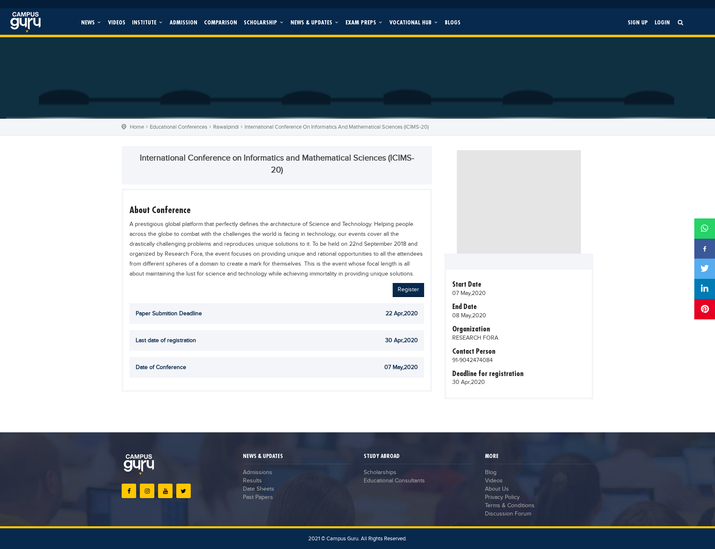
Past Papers (258, 497)
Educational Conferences (178, 127)
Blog (491, 472)
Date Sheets (258, 489)
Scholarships (380, 472)
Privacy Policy (502, 497)
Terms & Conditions (510, 505)
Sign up (638, 22)
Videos (116, 22)
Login (662, 22)
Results (252, 480)
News (88, 22)
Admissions (257, 472)
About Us (497, 489)
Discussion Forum (508, 514)
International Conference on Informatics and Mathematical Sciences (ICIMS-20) (337, 127)
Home (137, 127)
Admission (183, 22)
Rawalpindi (226, 127)
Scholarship (261, 22)
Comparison (220, 22)
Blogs (453, 22)
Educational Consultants (394, 480)
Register (408, 289)
